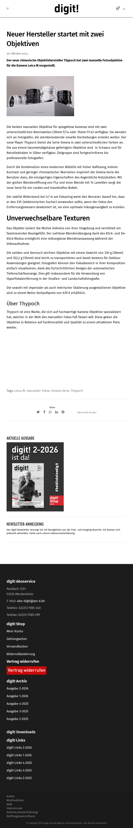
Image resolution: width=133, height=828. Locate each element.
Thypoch (77, 391)
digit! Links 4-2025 (19, 763)
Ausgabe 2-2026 (17, 688)
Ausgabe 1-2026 (17, 696)
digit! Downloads (21, 732)
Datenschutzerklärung (63, 533)
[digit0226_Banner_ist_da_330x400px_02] (35, 477)
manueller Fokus (38, 391)
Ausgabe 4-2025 (17, 704)
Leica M (19, 391)
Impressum (15, 808)
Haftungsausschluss (21, 816)
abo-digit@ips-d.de (31, 601)
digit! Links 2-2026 (19, 748)
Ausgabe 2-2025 (17, 719)
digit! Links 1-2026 (19, 755)
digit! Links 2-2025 (19, 778)
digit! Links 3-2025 (19, 770)
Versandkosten (17, 646)
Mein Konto (15, 631)
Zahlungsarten (17, 639)
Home (11, 796)
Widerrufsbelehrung (21, 654)
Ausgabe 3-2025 (17, 711)
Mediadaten (15, 800)
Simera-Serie (60, 391)
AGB (9, 804)
